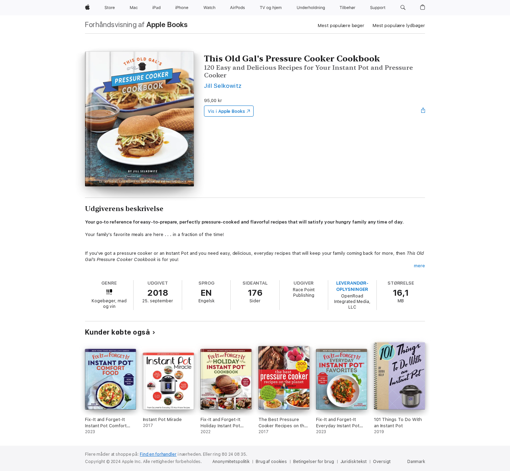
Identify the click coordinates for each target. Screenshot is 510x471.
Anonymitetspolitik (230, 461)
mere (419, 265)
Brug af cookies (271, 461)
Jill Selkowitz (223, 85)
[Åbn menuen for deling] (423, 111)
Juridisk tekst (353, 461)
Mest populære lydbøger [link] (399, 25)
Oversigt (382, 461)
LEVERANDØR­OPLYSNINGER (352, 286)
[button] (403, 7)
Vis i (226, 111)
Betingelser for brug (313, 461)
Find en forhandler (158, 454)
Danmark (416, 461)
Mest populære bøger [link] (341, 25)
